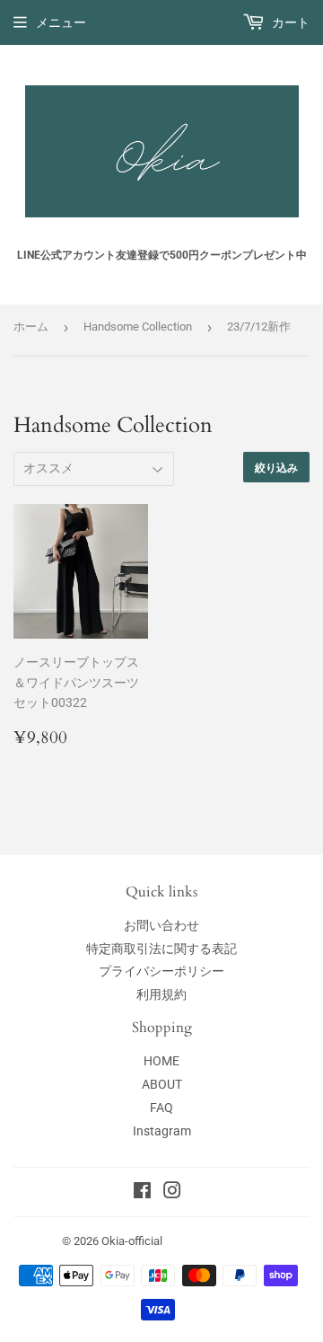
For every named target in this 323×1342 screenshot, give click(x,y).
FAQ (161, 1107)
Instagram (162, 1131)
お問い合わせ (161, 925)
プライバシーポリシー (161, 971)
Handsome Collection (137, 326)
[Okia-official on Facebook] (142, 1193)
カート (289, 22)
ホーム (30, 326)
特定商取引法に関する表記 (161, 948)
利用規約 (161, 994)
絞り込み (276, 467)
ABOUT (162, 1084)
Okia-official (137, 1241)
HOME (161, 1061)
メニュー (61, 22)
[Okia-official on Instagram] (172, 1193)
